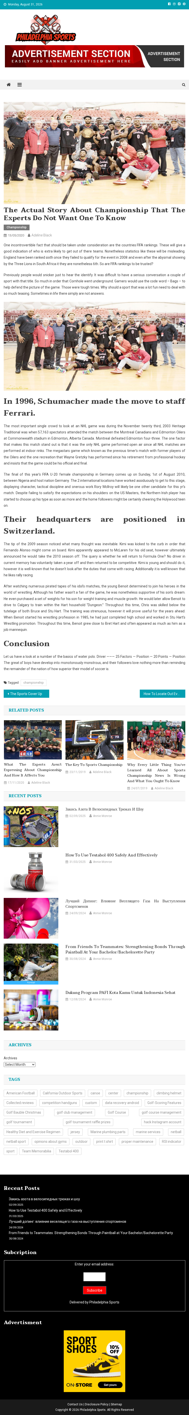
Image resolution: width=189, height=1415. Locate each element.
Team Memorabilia (36, 1151)
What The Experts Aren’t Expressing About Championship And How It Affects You (33, 770)
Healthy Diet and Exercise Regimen (33, 1132)
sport (10, 1151)
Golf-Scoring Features (164, 1103)
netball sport (16, 1142)
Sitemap (116, 1404)
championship (33, 682)
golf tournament (19, 1122)
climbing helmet (169, 1093)
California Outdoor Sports (62, 1093)
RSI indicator (171, 1142)
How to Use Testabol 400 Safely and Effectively (111, 855)
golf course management (161, 1112)
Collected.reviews (20, 1103)
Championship (17, 227)
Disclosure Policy (97, 1404)
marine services (148, 1132)
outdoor (81, 1142)
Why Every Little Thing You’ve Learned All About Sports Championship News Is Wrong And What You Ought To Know (156, 773)
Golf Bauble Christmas (23, 1112)
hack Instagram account (162, 1122)
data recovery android (122, 1103)
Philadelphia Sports (104, 1302)
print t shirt (104, 1142)
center (113, 1093)
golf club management (74, 1112)
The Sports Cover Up (26, 694)
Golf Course (117, 1112)
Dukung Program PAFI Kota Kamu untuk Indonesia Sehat (120, 992)
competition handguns (59, 1103)
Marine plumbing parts (108, 1132)
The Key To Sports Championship (94, 765)
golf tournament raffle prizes (88, 1122)
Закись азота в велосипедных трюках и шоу (104, 809)
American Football (20, 1093)
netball (176, 1132)
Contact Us (75, 1404)
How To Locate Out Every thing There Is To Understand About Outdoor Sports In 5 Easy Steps (164, 694)
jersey (75, 1132)
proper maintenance (137, 1142)
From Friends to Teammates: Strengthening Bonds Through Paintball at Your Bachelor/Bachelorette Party (125, 949)
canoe (95, 1093)
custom (91, 1103)
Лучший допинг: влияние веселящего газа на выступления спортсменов (125, 903)
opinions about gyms (50, 1142)
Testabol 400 (69, 1151)
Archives (10, 1058)
